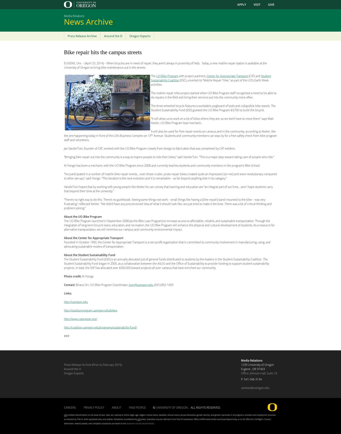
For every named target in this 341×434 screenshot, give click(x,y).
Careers (70, 407)
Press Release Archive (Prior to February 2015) (93, 365)
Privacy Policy (94, 407)
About (116, 407)
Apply (241, 5)
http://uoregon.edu (76, 302)
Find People (137, 407)
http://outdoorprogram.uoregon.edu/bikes (90, 310)
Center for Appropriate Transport (227, 76)
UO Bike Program (167, 76)
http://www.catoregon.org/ (80, 319)
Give (271, 5)
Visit (257, 5)
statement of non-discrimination (140, 423)
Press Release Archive (82, 36)
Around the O (113, 36)
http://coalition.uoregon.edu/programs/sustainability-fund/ (100, 327)
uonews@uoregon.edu (255, 388)
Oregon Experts (139, 36)
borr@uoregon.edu (141, 285)
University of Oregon (172, 407)
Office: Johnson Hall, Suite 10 (259, 373)
